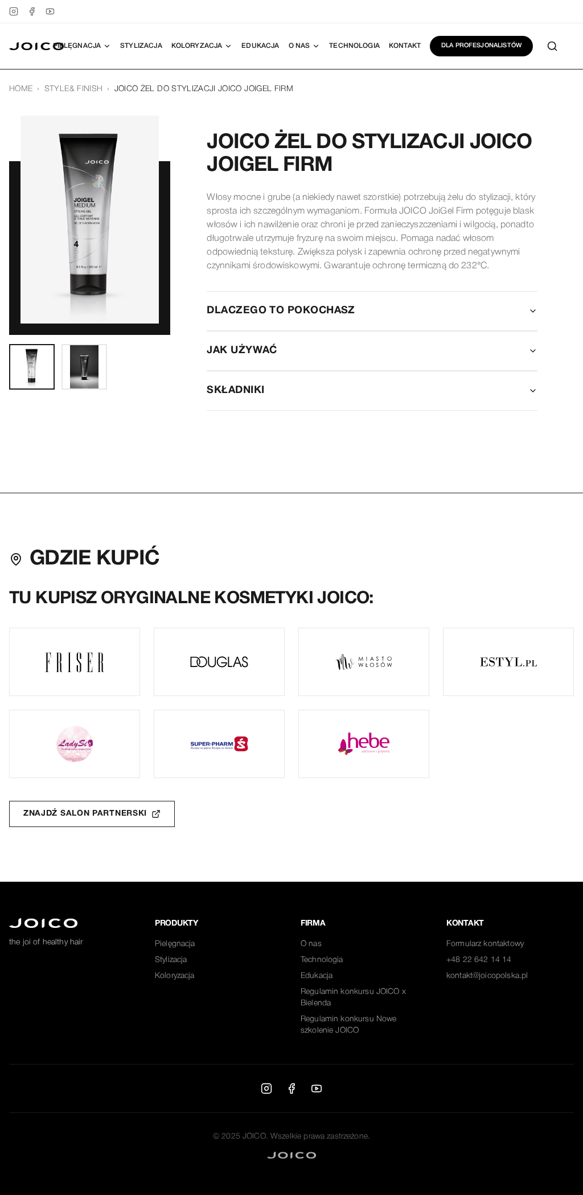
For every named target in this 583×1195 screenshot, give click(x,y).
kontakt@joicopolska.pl (487, 976)
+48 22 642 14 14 (478, 960)
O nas (311, 944)
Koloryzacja (175, 976)
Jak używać (242, 350)
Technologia (322, 960)
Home (20, 89)
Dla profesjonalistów (481, 45)
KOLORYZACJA (197, 46)
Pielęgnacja (175, 944)
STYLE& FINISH (73, 89)
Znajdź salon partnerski (85, 813)
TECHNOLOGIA (354, 46)
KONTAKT (405, 46)
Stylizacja (171, 960)
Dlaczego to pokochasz (281, 311)
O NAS (299, 46)
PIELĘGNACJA (77, 46)
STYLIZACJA (141, 46)
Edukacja (316, 976)
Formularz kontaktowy (485, 944)
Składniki (235, 390)
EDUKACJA (260, 46)
